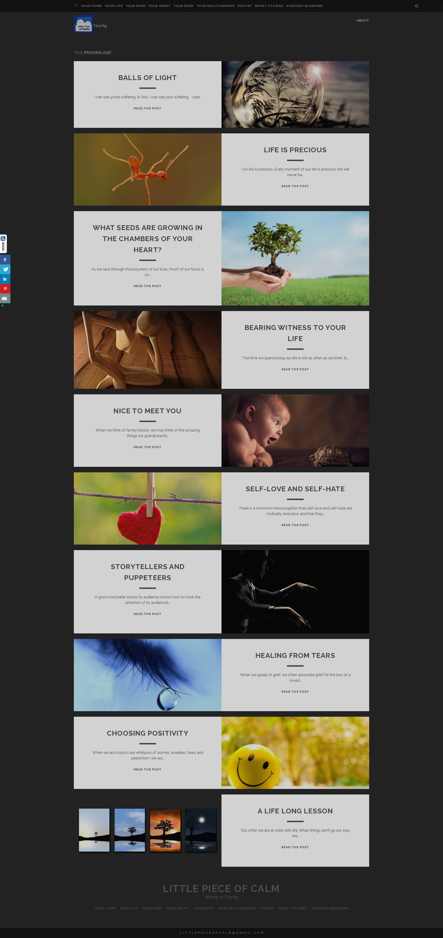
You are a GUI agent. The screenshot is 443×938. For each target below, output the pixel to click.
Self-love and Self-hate (295, 489)
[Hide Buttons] (2, 306)
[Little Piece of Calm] (83, 30)
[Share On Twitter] (5, 269)
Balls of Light (147, 78)
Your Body (184, 6)
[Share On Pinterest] (5, 289)
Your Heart (159, 6)
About (363, 20)
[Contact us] (5, 298)
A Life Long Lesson (295, 811)
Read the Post (148, 108)
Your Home (91, 6)
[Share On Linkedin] (5, 279)
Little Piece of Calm (221, 888)
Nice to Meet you (148, 411)
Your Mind (135, 6)
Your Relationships (216, 6)
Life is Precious (295, 150)
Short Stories (269, 6)
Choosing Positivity (148, 733)
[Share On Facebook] (5, 259)
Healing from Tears (295, 655)
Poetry (245, 6)
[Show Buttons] (3, 252)
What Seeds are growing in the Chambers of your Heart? (148, 239)
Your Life (114, 6)
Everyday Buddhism (304, 6)
